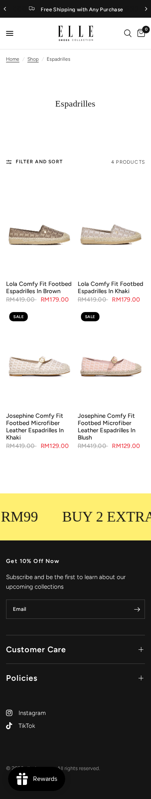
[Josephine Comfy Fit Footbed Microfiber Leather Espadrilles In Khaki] (40, 357)
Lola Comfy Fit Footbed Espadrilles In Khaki (110, 287)
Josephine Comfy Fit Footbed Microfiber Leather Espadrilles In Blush (106, 426)
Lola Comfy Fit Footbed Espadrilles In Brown (39, 287)
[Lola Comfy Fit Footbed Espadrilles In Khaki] (111, 225)
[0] (139, 33)
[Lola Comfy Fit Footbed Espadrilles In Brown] (40, 225)
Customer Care (36, 649)
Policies (21, 678)
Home (12, 59)
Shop (33, 59)
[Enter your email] (137, 609)
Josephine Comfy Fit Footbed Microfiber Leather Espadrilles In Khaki (35, 426)
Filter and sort (39, 161)
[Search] (127, 33)
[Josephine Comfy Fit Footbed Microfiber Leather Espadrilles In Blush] (111, 357)
